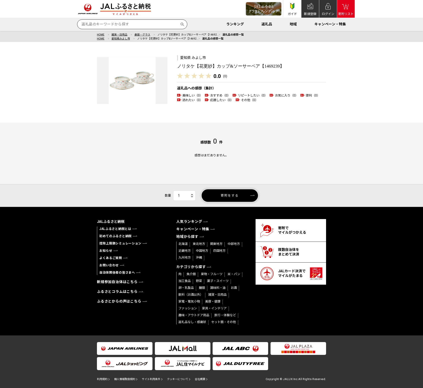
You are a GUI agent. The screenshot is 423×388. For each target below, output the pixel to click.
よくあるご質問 (110, 258)
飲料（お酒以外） (190, 294)
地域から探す (187, 237)
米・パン (234, 274)
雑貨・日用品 (119, 34)
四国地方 (219, 250)
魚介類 (191, 274)
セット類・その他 (223, 322)
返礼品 (267, 24)
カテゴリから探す (191, 267)
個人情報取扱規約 (124, 379)
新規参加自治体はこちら (117, 282)
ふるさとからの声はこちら (119, 301)
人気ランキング (189, 222)
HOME (100, 34)
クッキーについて (177, 379)
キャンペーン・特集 (330, 24)
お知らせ (105, 250)
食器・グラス (142, 34)
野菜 (199, 281)
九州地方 (184, 257)
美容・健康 (213, 301)
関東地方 (216, 244)
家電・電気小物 (189, 301)
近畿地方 (184, 250)
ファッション (187, 308)
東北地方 (199, 244)
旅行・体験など (225, 315)
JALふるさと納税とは (115, 229)
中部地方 (234, 244)
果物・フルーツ (212, 274)
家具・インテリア (214, 308)
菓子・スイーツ (218, 281)
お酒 (234, 288)
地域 (293, 24)
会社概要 (200, 379)
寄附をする (230, 195)
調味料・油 (218, 288)
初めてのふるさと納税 (115, 236)
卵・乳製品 (186, 288)
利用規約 (102, 379)
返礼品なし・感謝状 (192, 322)
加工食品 (184, 281)
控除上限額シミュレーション (120, 243)
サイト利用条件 (151, 379)
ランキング (235, 24)
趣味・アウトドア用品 (193, 315)
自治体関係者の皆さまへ (117, 272)
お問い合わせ (109, 265)
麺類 (202, 288)
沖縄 (199, 257)
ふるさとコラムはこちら (117, 292)
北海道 (183, 244)
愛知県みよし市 (120, 38)
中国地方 (202, 250)
